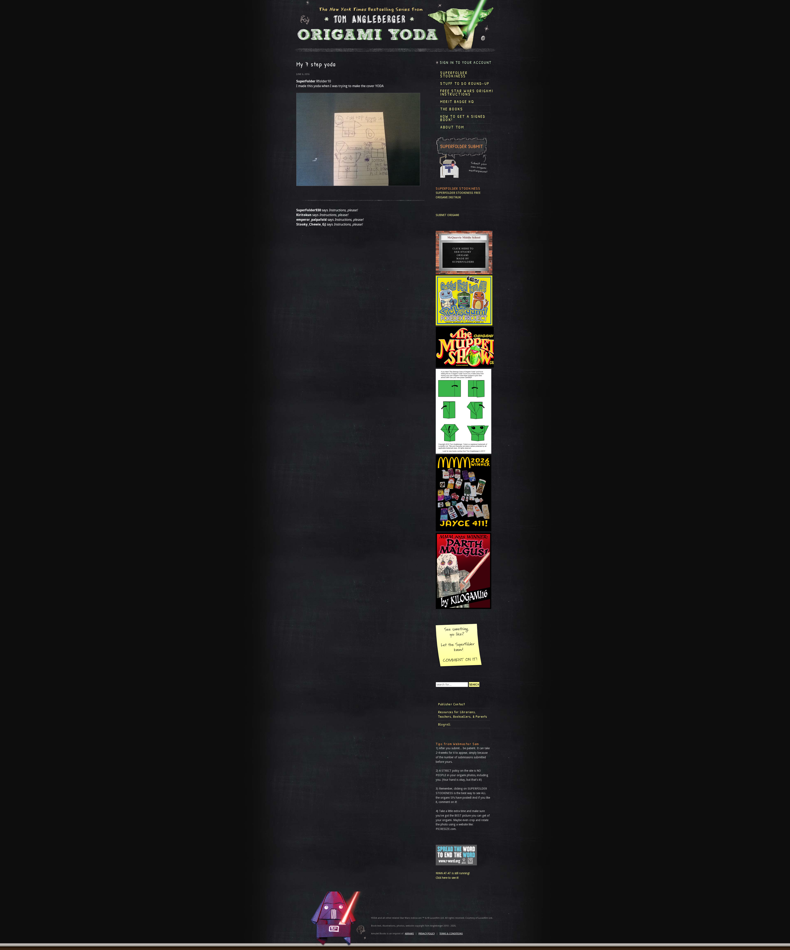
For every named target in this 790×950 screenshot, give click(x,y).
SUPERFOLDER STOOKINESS (454, 192)
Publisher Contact (451, 704)
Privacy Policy (426, 933)
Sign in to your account (466, 62)
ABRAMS (409, 933)
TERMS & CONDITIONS (451, 933)
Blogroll (444, 724)
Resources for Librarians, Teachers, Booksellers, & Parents (462, 714)
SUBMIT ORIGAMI (447, 215)
